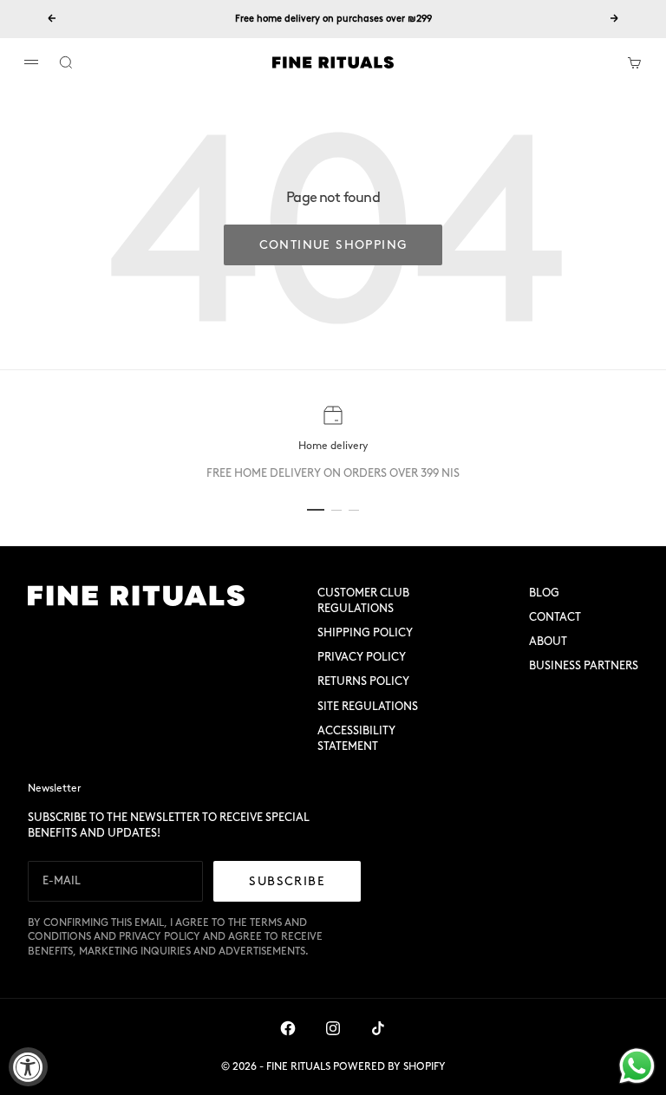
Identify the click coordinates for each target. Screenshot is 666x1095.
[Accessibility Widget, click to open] (28, 1066)
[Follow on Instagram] (333, 1028)
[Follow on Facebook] (288, 1028)
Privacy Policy (361, 656)
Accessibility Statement (356, 738)
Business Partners (583, 665)
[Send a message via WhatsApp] (637, 1066)
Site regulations (367, 706)
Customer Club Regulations (363, 600)
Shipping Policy (365, 632)
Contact (555, 616)
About (548, 641)
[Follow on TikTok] (378, 1028)
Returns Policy (363, 681)
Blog (544, 592)
